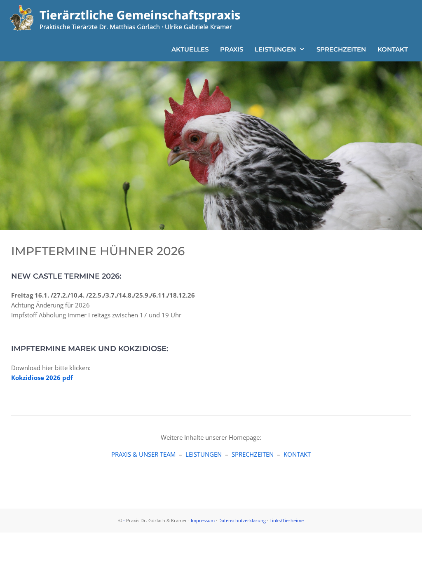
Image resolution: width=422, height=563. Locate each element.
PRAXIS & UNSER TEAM (143, 454)
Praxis (231, 49)
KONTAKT (297, 454)
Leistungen (275, 49)
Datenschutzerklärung (242, 520)
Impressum (203, 520)
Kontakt (392, 49)
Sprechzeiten (341, 49)
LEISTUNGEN (203, 454)
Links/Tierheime (287, 520)
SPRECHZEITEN (253, 454)
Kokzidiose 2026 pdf (42, 377)
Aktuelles (190, 49)
